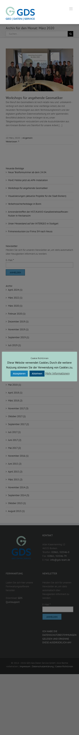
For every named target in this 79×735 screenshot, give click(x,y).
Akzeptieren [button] (19, 373)
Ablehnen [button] (37, 373)
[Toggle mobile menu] (71, 9)
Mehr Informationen (57, 373)
